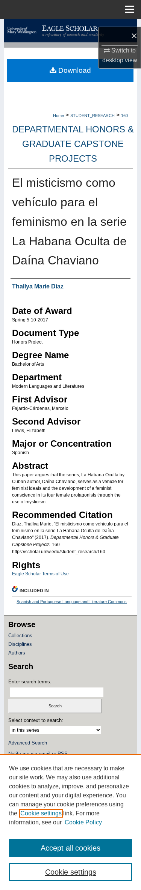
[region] (70, 822)
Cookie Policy (83, 822)
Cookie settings (41, 813)
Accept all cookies (70, 848)
